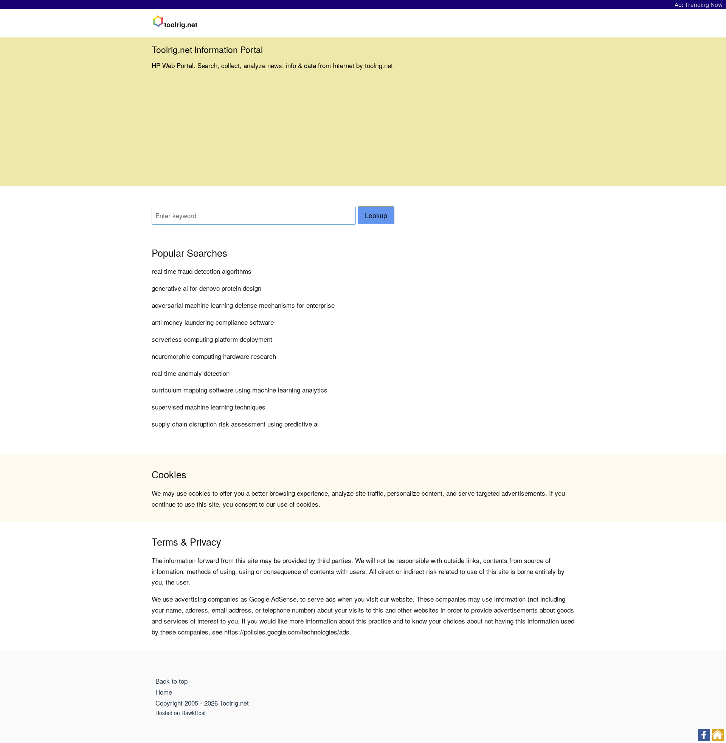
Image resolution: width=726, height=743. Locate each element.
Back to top (171, 681)
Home (163, 691)
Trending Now (704, 4)
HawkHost (194, 713)
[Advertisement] (363, 133)
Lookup (376, 215)
